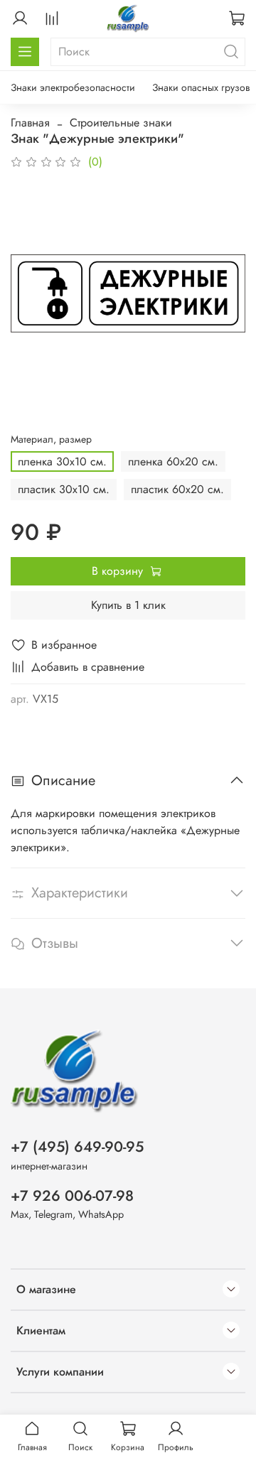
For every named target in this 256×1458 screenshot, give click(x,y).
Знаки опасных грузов (201, 87)
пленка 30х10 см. (62, 461)
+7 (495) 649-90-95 (77, 1146)
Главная (30, 122)
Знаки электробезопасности (73, 87)
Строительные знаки (121, 122)
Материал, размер (51, 439)
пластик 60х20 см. (177, 489)
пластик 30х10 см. (64, 489)
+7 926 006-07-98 (72, 1195)
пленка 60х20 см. (173, 461)
